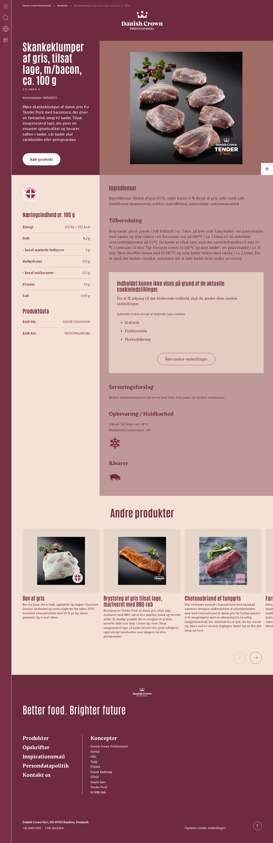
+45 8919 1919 (32, 828)
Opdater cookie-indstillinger (205, 828)
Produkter (62, 5)
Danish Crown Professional (37, 5)
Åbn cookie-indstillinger (186, 359)
